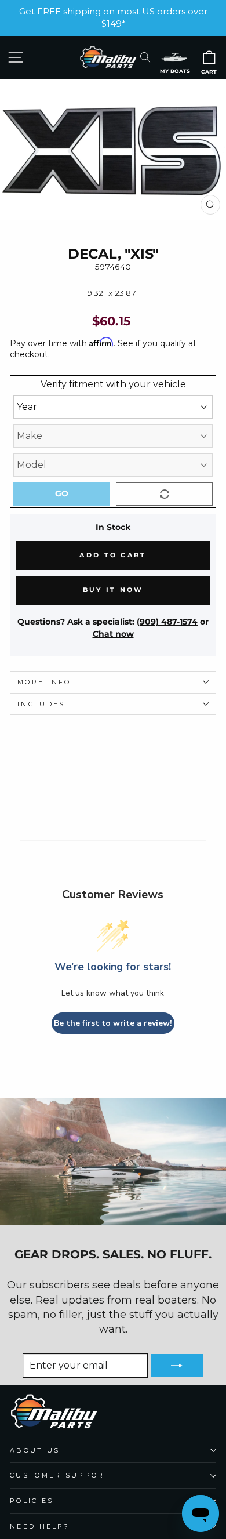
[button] (174, 57)
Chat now (113, 633)
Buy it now (113, 590)
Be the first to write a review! (113, 1023)
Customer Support (60, 1475)
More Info (44, 682)
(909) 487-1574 (167, 621)
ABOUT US (35, 1450)
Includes (41, 704)
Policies (32, 1501)
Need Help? (40, 1526)
